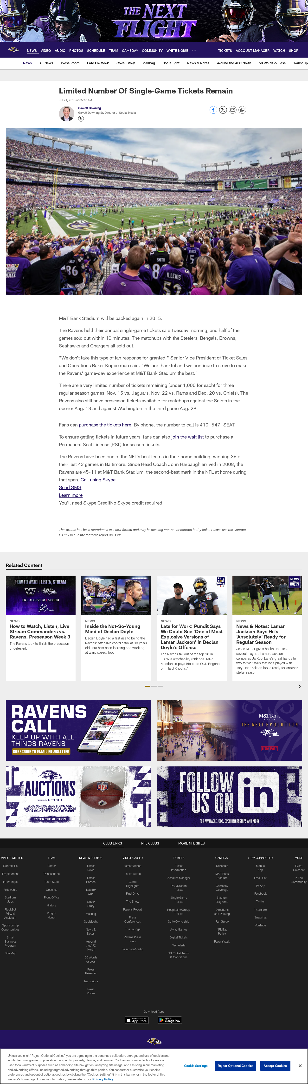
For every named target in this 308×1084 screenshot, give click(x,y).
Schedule (222, 865)
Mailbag (91, 913)
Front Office (51, 897)
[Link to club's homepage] (13, 50)
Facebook (260, 893)
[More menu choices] (194, 50)
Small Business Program (10, 941)
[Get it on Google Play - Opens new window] (169, 1022)
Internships (10, 881)
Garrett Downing (89, 108)
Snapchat (260, 917)
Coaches (51, 889)
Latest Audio (133, 873)
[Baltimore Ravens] (154, 1042)
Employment (10, 873)
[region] (154, 1066)
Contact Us (10, 865)
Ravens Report (132, 909)
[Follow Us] (229, 796)
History (51, 905)
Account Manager (178, 877)
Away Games (178, 929)
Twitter (260, 901)
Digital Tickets (179, 937)
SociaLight (91, 921)
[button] (147, 686)
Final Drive (132, 893)
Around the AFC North (91, 945)
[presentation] (300, 687)
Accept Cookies (275, 1066)
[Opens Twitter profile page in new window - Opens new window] (81, 119)
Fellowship (10, 889)
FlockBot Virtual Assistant (10, 913)
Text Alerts (179, 945)
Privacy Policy (103, 1079)
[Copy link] (242, 110)
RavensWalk (222, 941)
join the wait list (187, 436)
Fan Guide (222, 921)
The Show (132, 901)
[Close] (300, 1066)
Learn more (71, 495)
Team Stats (51, 881)
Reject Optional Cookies (236, 1066)
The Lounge (132, 929)
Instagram (260, 909)
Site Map (10, 953)
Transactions (51, 873)
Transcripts (91, 981)
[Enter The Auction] (78, 796)
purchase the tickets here (105, 424)
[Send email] (233, 112)
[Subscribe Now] (78, 730)
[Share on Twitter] (223, 112)
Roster (51, 865)
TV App (260, 885)
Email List (260, 877)
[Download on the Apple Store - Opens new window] (136, 1021)
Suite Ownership (178, 921)
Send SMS (70, 487)
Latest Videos (132, 865)
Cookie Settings (196, 1066)
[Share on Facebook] (213, 112)
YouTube (260, 925)
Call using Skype (98, 479)
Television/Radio (132, 949)
